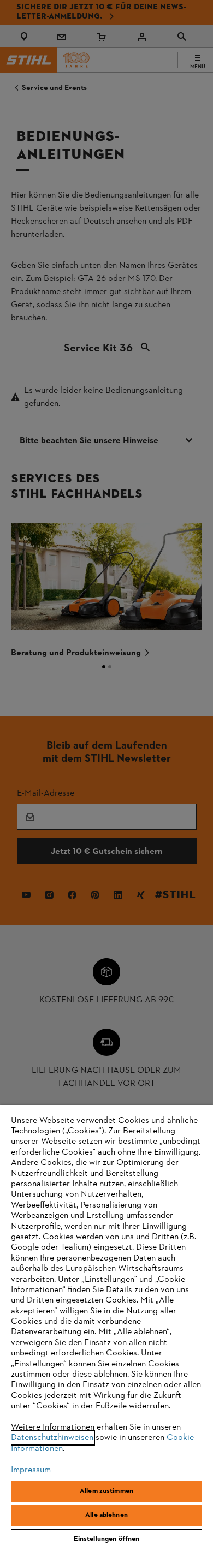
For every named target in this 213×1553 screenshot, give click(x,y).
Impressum (31, 1470)
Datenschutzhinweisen (52, 1438)
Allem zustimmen (106, 1491)
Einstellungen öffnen (107, 1539)
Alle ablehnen (106, 1515)
